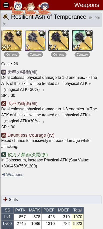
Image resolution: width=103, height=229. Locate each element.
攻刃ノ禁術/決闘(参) (28, 154)
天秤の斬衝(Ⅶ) (23, 72)
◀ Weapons (12, 174)
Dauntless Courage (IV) (31, 135)
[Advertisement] (41, 186)
